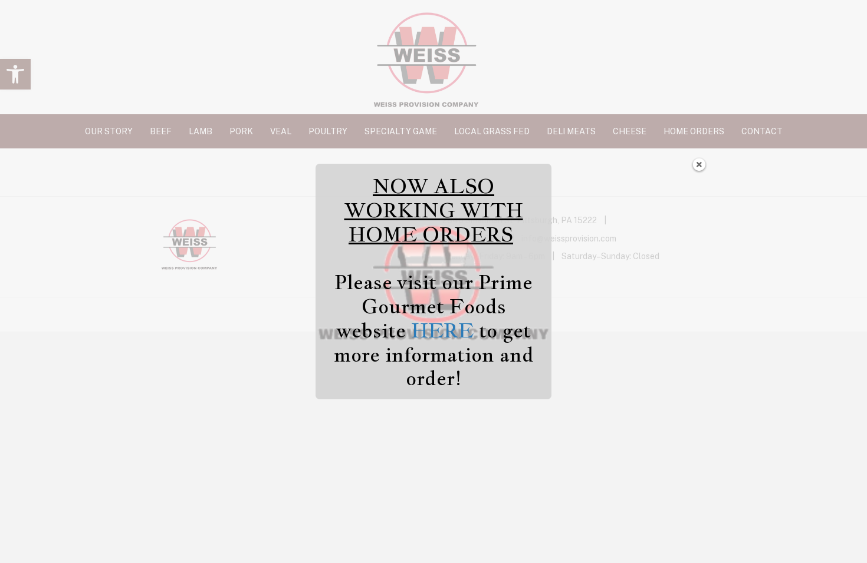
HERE (442, 330)
